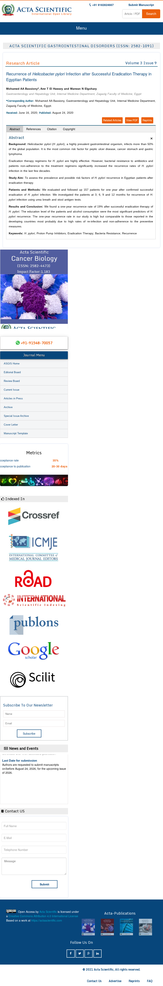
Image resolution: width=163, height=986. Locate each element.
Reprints (147, 120)
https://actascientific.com (46, 920)
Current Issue (11, 389)
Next (63, 289)
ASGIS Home (11, 363)
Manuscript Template (16, 433)
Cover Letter (11, 424)
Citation (52, 129)
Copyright (69, 129)
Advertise (115, 981)
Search (151, 13)
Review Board (12, 381)
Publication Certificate (17, 774)
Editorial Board (12, 372)
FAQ (149, 981)
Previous (5, 289)
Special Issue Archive (16, 415)
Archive (8, 407)
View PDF (132, 120)
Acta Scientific (48, 912)
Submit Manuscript (141, 5)
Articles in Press (13, 398)
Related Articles (112, 120)
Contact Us (94, 981)
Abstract (15, 129)
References (33, 129)
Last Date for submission (19, 789)
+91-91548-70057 (36, 343)
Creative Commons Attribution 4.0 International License (43, 916)
